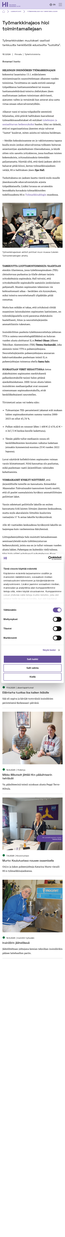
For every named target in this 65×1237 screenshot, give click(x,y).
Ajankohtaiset (16, 11)
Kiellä (33, 676)
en (54, 5)
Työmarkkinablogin (35, 194)
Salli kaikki (32, 659)
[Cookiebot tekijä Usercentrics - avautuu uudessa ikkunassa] (48, 558)
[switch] (57, 619)
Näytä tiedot (49, 650)
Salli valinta (32, 668)
